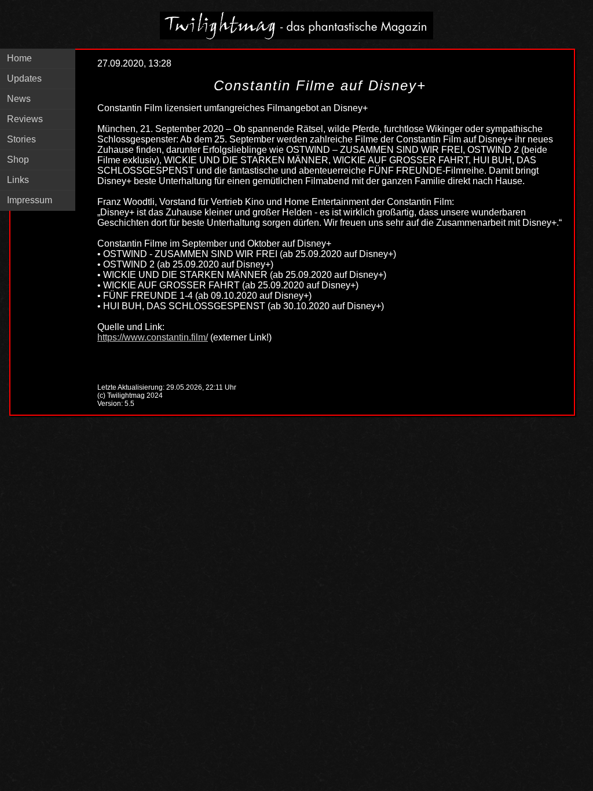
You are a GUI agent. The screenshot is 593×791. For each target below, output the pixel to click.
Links (18, 180)
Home (19, 58)
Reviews (25, 119)
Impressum (29, 200)
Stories (21, 139)
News (19, 99)
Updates (24, 78)
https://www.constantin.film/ (152, 337)
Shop (18, 159)
